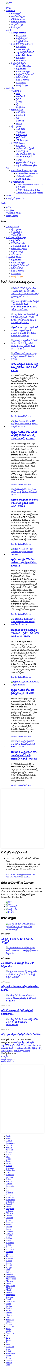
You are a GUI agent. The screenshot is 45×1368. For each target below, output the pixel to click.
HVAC (19, 102)
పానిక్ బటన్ (20, 96)
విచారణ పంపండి (17, 416)
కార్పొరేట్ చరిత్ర (17, 24)
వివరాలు (27, 416)
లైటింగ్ (18, 99)
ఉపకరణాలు (21, 60)
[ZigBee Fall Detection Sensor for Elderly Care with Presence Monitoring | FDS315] (25, 426)
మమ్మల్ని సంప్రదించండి (15, 198)
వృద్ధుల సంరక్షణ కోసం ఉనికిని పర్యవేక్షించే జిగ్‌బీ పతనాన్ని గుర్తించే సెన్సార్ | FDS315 (24, 435)
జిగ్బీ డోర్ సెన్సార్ (7, 1045)
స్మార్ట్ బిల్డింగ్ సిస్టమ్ (18, 63)
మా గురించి (10, 11)
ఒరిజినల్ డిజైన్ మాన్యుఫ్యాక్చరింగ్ (24, 171)
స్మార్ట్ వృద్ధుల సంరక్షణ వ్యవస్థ (26, 1048)
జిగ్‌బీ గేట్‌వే (20, 112)
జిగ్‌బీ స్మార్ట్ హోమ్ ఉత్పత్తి (16, 238)
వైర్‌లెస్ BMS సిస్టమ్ (23, 66)
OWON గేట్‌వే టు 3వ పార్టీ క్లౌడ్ (28, 190)
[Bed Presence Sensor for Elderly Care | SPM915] (25, 684)
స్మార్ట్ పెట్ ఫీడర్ (22, 41)
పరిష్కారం (10, 88)
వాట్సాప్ (4, 1056)
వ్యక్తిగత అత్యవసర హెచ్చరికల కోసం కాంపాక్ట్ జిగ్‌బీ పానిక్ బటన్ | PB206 (24, 503)
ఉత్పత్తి (9, 30)
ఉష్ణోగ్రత (19, 159)
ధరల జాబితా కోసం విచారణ (11, 897)
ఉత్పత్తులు (10, 210)
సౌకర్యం (19, 123)
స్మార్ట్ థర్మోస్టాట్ (21, 38)
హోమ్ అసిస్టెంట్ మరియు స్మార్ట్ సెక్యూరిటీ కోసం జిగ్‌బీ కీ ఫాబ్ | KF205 (24, 367)
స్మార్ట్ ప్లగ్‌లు (20, 132)
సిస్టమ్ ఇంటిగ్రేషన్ (17, 182)
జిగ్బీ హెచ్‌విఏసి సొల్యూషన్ (26, 165)
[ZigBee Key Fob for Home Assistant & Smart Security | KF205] (25, 359)
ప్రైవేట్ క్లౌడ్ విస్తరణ (23, 179)
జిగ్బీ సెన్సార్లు (21, 58)
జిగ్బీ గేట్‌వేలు (21, 47)
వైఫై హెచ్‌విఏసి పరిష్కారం (25, 162)
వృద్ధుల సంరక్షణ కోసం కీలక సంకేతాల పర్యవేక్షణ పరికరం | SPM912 (24, 562)
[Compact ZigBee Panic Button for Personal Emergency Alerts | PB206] (25, 495)
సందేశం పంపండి (7, 1061)
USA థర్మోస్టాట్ (22, 151)
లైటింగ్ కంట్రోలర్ (22, 77)
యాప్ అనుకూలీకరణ (24, 176)
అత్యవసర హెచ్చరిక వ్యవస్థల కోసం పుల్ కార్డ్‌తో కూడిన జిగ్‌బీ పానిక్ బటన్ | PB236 (25, 633)
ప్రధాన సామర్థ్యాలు (18, 16)
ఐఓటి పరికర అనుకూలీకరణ (27, 173)
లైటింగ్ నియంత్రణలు (24, 55)
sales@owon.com (8, 1059)
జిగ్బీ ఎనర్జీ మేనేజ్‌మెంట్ (25, 52)
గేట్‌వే (18, 94)
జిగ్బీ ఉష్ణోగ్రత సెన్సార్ (22, 1051)
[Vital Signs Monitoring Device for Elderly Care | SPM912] (25, 554)
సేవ (7, 168)
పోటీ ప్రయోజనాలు (18, 19)
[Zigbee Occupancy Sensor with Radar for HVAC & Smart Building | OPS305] (25, 747)
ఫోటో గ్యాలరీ (16, 27)
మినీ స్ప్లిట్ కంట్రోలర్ (24, 157)
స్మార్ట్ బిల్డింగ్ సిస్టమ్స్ (14, 257)
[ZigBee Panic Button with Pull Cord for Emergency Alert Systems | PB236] (25, 624)
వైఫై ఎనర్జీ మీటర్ (7, 1048)
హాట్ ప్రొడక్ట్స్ (19, 1042)
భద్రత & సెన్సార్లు (22, 80)
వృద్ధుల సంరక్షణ (17, 110)
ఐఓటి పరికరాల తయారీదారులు (28, 1045)
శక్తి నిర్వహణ (21, 35)
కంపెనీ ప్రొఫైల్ (16, 13)
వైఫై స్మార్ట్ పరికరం (12, 226)
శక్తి (17, 104)
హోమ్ (8, 8)
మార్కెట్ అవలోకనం (18, 22)
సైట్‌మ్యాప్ (30, 1042)
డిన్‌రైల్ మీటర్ (21, 135)
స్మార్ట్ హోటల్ (16, 91)
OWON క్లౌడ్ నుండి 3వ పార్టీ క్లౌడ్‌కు (29, 193)
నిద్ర (17, 118)
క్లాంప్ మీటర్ (20, 137)
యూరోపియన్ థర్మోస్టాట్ (25, 154)
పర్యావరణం (20, 107)
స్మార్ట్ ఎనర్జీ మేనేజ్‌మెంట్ (25, 74)
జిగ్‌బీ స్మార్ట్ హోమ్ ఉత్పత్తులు (22, 44)
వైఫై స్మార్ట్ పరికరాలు (18, 33)
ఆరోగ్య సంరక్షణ (22, 85)
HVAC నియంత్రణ (23, 49)
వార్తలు (8, 195)
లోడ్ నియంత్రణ (22, 140)
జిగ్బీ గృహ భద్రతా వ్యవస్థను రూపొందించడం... (21, 1034)
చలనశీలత (20, 121)
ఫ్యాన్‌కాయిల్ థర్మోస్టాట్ (25, 148)
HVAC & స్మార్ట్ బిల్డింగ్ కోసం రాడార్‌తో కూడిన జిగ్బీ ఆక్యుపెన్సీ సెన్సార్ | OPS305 (24, 755)
